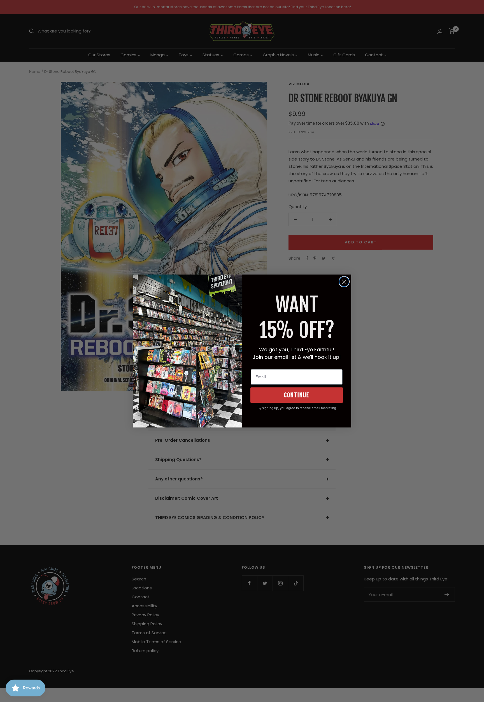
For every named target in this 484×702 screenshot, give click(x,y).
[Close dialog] (344, 282)
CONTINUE (296, 395)
